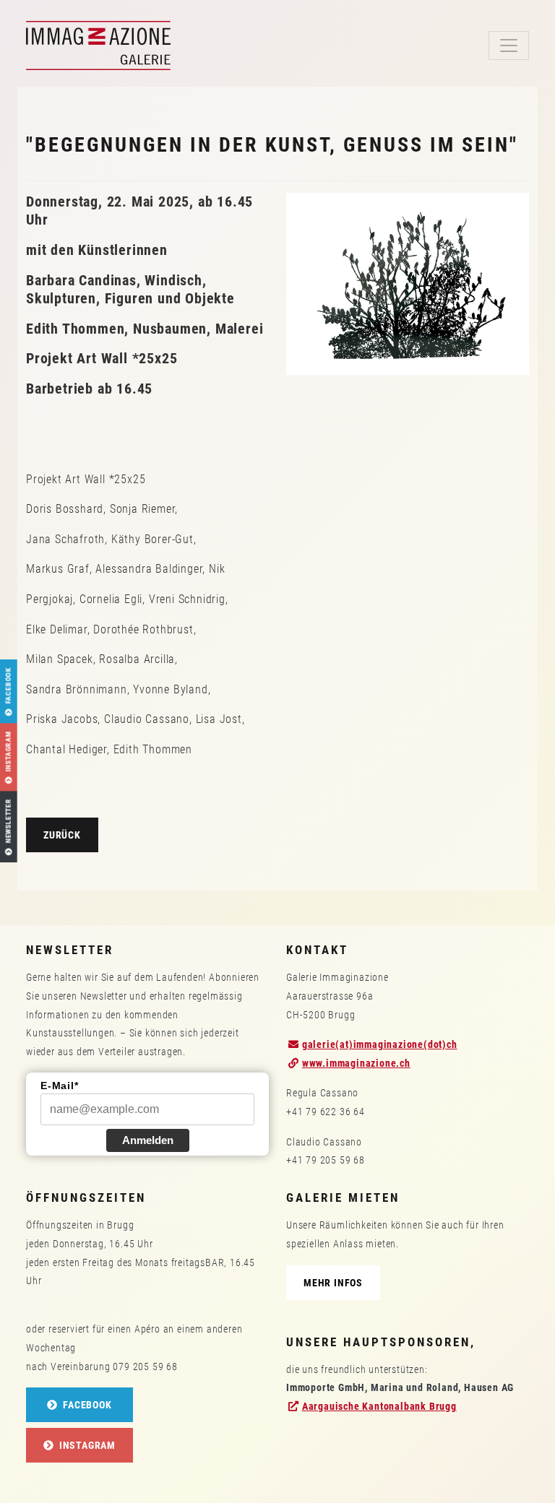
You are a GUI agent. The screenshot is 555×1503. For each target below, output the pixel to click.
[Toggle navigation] (509, 45)
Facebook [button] (85, 1405)
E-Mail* (59, 1085)
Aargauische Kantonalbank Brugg (379, 1406)
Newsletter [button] (8, 821)
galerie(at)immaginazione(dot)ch (379, 1044)
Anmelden (147, 1140)
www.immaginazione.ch (356, 1063)
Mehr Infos (333, 1282)
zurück (62, 835)
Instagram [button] (86, 1445)
